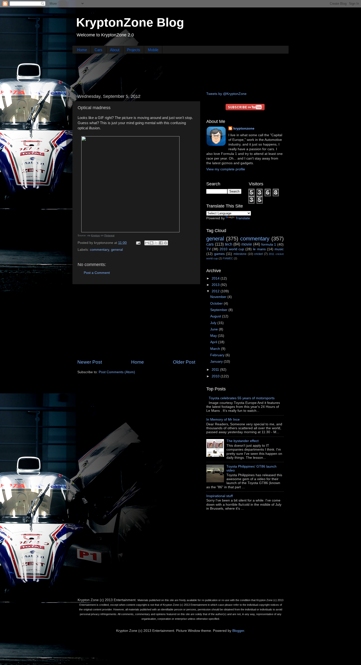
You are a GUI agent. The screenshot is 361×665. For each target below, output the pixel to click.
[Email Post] (137, 243)
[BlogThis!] (151, 242)
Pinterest (109, 235)
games (219, 254)
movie (246, 244)
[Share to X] (156, 242)
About (114, 50)
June (214, 329)
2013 (216, 285)
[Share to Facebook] (160, 242)
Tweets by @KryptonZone (226, 94)
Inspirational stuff (219, 496)
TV (208, 249)
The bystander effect (242, 441)
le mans (259, 249)
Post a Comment (97, 273)
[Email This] (146, 242)
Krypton (95, 235)
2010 (216, 376)
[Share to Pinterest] (165, 242)
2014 (216, 278)
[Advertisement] (180, 72)
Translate (243, 218)
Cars (98, 50)
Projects (133, 50)
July (213, 323)
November (218, 297)
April (214, 342)
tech (228, 244)
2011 (216, 369)
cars (210, 244)
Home (82, 50)
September (219, 310)
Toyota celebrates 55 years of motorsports (242, 398)
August (216, 316)
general (117, 249)
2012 (216, 291)
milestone (240, 254)
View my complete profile (225, 169)
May (214, 336)
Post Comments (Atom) (117, 372)
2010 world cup (232, 249)
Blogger (238, 631)
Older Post (184, 362)
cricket (258, 254)
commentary (99, 249)
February (217, 355)
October (217, 303)
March (215, 349)
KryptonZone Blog (130, 22)
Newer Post (89, 362)
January (217, 361)
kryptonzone (243, 128)
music (279, 249)
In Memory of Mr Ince (223, 419)
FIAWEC (228, 258)
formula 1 (268, 244)
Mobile (153, 50)
